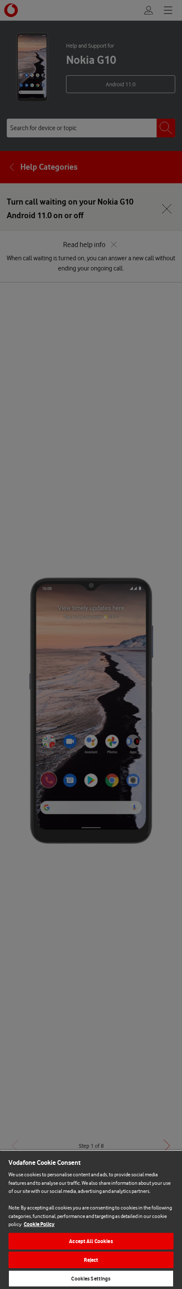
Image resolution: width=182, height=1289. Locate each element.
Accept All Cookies (91, 1241)
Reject (91, 1260)
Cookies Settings (90, 1278)
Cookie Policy (39, 1224)
